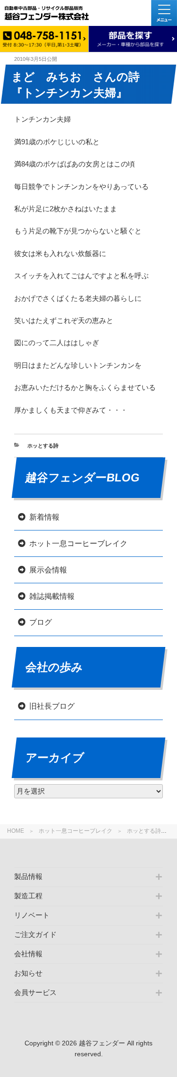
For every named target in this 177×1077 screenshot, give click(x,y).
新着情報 (44, 517)
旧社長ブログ (52, 706)
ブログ (40, 622)
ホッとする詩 (144, 831)
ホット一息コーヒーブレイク (75, 831)
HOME (15, 831)
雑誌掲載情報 (52, 596)
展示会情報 (48, 570)
